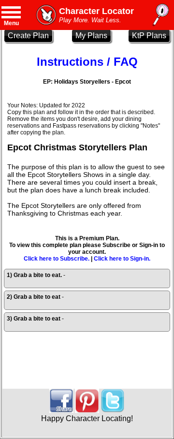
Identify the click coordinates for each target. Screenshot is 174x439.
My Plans (91, 35)
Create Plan (28, 35)
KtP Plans (149, 35)
